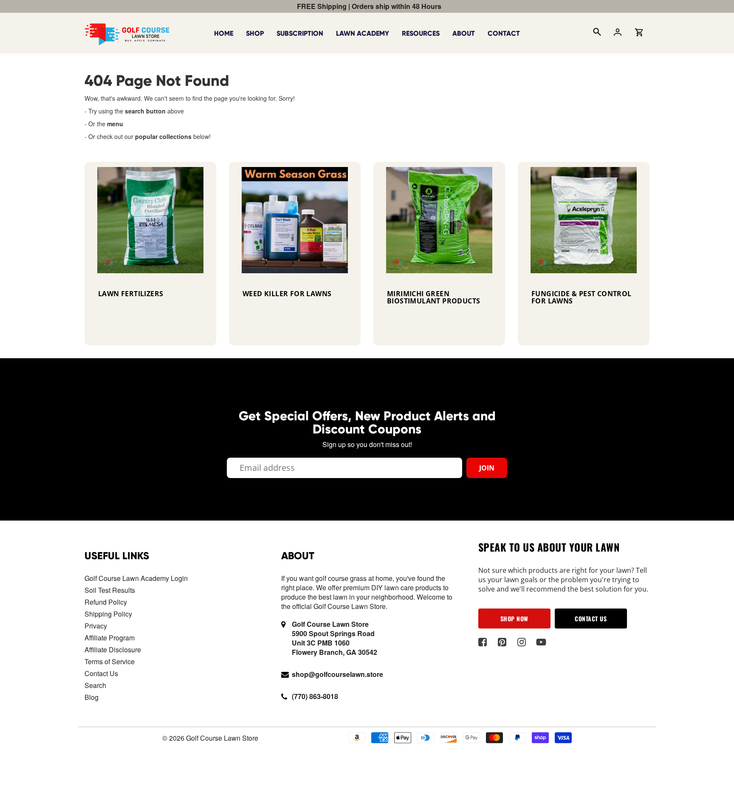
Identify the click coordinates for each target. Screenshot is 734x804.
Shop (255, 33)
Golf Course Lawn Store (222, 738)
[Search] (596, 33)
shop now (514, 618)
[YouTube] (541, 642)
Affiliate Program (110, 638)
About (463, 33)
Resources (421, 33)
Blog (92, 697)
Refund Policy (106, 602)
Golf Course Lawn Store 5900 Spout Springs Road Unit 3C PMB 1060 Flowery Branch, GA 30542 (334, 638)
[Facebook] (482, 642)
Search (95, 685)
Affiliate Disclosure (113, 649)
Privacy (96, 626)
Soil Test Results (110, 590)
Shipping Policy (108, 614)
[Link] (150, 253)
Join (486, 468)
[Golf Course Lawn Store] (127, 32)
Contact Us (101, 673)
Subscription (300, 33)
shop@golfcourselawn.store (337, 674)
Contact (504, 33)
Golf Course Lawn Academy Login (136, 578)
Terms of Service (110, 661)
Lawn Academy (362, 33)
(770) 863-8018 (315, 696)
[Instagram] (521, 642)
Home (223, 33)
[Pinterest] (502, 642)
